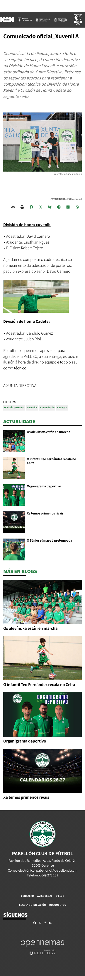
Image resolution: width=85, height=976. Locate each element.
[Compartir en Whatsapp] (77, 207)
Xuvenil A (32, 407)
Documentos (57, 904)
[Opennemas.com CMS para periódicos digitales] (42, 947)
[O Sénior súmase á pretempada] (14, 549)
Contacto (27, 895)
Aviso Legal (44, 895)
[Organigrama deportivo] (14, 495)
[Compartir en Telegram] (58, 207)
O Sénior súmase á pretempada (49, 540)
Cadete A (62, 407)
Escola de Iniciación (32, 904)
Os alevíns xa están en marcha (48, 432)
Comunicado (47, 407)
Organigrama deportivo (44, 486)
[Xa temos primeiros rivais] (14, 522)
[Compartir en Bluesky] (49, 207)
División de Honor (14, 407)
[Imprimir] (22, 207)
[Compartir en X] (40, 207)
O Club (60, 895)
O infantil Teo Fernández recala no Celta (51, 461)
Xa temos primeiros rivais (45, 513)
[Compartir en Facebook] (31, 207)
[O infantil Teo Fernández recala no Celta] (14, 467)
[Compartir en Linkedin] (68, 207)
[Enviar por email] (13, 207)
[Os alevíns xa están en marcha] (14, 440)
